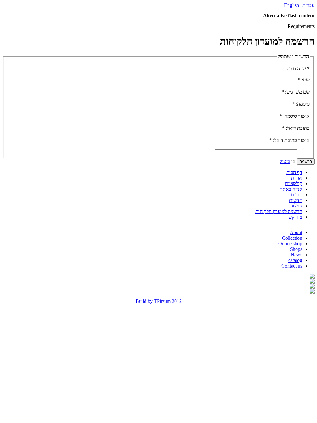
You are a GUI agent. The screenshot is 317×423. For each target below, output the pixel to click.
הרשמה (305, 161)
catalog (295, 260)
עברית (308, 5)
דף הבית (294, 172)
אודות (296, 178)
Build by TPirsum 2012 (159, 301)
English (291, 5)
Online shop (290, 243)
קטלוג (296, 205)
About (296, 232)
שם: (304, 79)
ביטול (285, 161)
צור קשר (294, 217)
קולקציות (293, 183)
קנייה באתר (291, 189)
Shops (296, 249)
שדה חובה (298, 68)
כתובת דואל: (296, 128)
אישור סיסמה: (295, 116)
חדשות (295, 200)
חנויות (296, 194)
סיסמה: (301, 104)
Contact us (291, 265)
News (296, 254)
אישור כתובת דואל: (289, 140)
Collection (292, 238)
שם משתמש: (295, 91)
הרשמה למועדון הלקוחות (278, 211)
